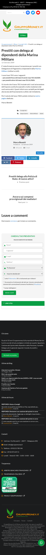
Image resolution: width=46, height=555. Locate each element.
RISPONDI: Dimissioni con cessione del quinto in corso (20, 411)
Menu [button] (23, 35)
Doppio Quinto (24, 113)
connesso (13, 221)
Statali (41, 113)
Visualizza (37, 284)
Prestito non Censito (8, 384)
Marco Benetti (7, 416)
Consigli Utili (23, 110)
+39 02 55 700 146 (19, 7)
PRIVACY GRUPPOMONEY (13, 496)
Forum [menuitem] (23, 520)
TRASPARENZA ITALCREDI (13, 474)
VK (7, 162)
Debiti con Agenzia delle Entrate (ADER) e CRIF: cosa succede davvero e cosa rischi (21, 379)
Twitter (21, 158)
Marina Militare (34, 113)
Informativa (12, 278)
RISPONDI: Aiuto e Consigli (11, 404)
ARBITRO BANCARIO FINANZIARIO (16, 470)
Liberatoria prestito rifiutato (10, 370)
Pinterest (18, 162)
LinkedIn (34, 158)
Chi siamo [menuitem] (17, 520)
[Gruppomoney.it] (23, 25)
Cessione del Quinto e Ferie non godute (14, 388)
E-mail (27, 148)
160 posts (18, 148)
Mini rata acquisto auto (9, 374)
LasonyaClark (7, 409)
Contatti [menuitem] (29, 520)
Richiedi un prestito (10, 355)
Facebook (9, 158)
